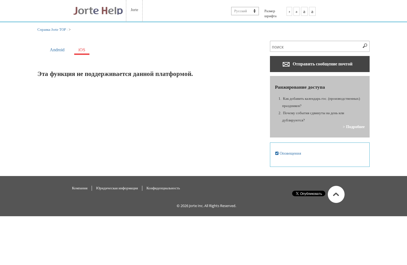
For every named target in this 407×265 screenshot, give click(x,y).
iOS (81, 49)
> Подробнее (354, 126)
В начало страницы (336, 194)
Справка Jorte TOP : (53, 29)
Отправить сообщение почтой (322, 64)
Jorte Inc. (196, 205)
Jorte (134, 9)
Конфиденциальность (163, 188)
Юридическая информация (117, 188)
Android (57, 49)
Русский (240, 11)
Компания (79, 188)
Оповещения (290, 153)
